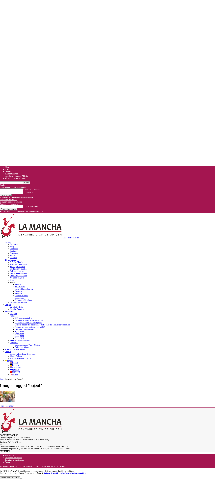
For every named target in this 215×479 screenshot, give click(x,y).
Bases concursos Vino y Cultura (27, 345)
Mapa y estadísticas (17, 267)
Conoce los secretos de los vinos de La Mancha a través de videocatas (42, 325)
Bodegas (8, 305)
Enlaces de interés (17, 271)
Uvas (12, 280)
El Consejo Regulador (18, 273)
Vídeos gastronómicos (23, 318)
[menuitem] (9, 361)
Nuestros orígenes (17, 278)
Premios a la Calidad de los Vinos (23, 354)
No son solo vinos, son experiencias (29, 320)
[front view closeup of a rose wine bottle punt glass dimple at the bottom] (7, 401)
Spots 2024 (19, 336)
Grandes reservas (21, 296)
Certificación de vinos (18, 275)
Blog (7, 167)
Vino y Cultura (16, 356)
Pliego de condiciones (18, 264)
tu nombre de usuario (31, 190)
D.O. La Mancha (10, 260)
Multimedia (9, 311)
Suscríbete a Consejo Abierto (16, 176)
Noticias (8, 242)
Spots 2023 (19, 334)
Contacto (8, 171)
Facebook (14, 249)
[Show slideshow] (7, 406)
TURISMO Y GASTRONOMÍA (15, 349)
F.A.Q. (7, 169)
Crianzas (18, 291)
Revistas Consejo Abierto (20, 340)
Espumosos (19, 298)
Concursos (14, 343)
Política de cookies (51, 473)
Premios (8, 352)
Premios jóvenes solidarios (20, 358)
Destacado (14, 244)
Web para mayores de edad (15, 178)
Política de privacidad (8, 200)
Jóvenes (18, 284)
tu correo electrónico (31, 206)
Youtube (13, 251)
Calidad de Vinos (21, 347)
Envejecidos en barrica (24, 289)
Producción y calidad (18, 269)
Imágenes (13, 314)
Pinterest (13, 258)
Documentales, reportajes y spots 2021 (30, 327)
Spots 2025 (19, 338)
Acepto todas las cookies (10, 478)
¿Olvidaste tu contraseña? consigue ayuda (16, 197)
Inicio (2, 379)
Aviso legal (9, 455)
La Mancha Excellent (23, 300)
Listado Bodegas (16, 307)
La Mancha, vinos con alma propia (28, 322)
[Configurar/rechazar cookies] (21, 478)
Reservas (18, 293)
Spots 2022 (19, 331)
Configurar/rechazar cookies (73, 473)
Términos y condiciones (14, 460)
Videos (12, 316)
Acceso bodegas (11, 174)
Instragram (14, 253)
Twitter (13, 255)
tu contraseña (28, 192)
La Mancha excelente (18, 302)
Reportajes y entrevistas (24, 329)
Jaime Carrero (59, 466)
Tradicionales (20, 287)
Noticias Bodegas (17, 309)
